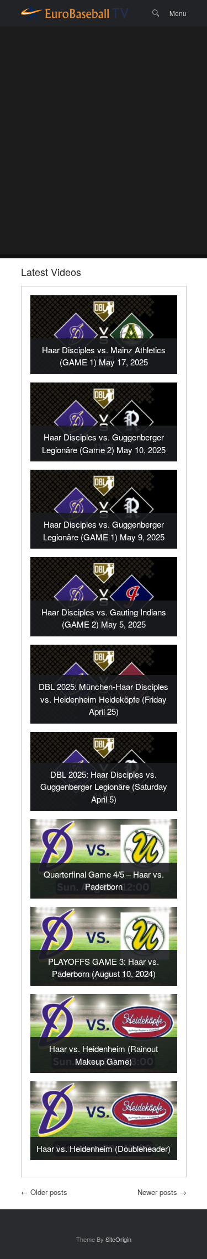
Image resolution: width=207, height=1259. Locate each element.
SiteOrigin (118, 1239)
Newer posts (162, 1192)
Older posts (44, 1192)
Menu (178, 13)
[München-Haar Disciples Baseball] (75, 13)
